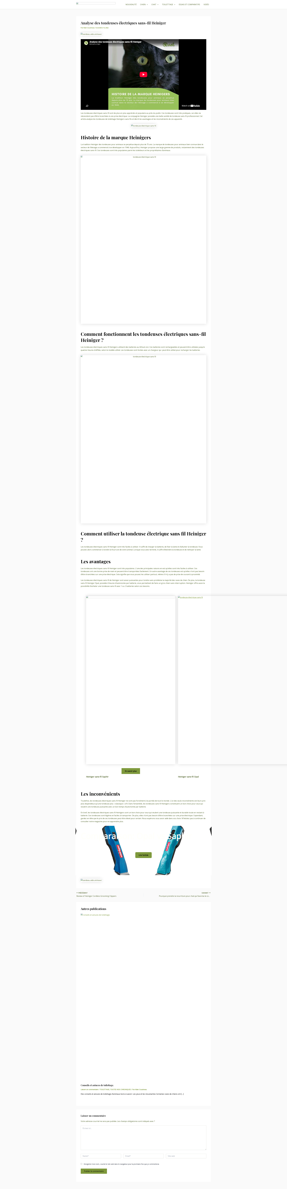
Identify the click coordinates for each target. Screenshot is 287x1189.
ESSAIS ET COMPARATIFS (189, 4)
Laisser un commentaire (89, 1089)
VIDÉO (206, 4)
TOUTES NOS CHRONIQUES (120, 1089)
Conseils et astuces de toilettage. (97, 1085)
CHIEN (143, 4)
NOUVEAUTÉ (131, 4)
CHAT (153, 4)
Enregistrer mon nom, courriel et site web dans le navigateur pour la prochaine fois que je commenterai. (121, 1164)
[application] (147, 4)
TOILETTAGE (167, 4)
